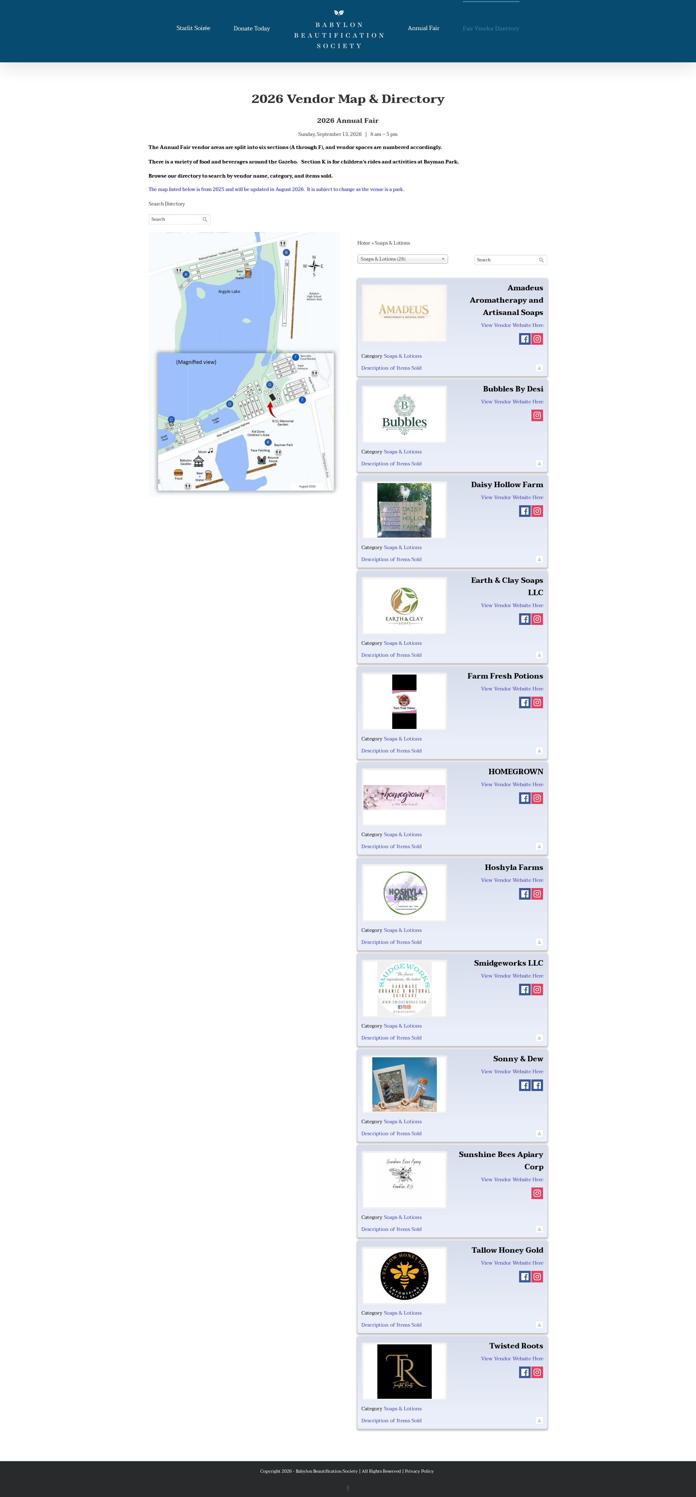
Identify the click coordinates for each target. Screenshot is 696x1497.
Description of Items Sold (391, 368)
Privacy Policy (419, 1471)
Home (363, 243)
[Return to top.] (539, 368)
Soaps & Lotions (403, 356)
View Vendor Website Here (512, 325)
